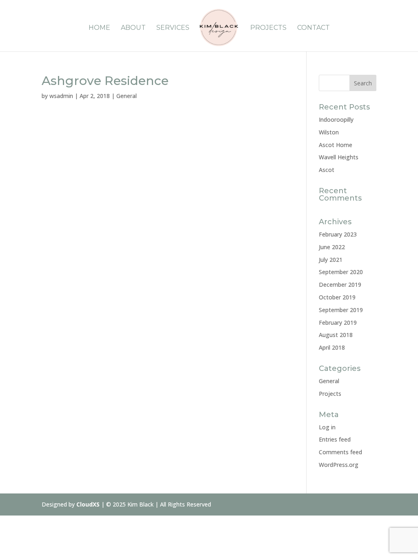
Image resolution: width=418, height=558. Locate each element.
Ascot (326, 170)
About (133, 28)
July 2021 (330, 259)
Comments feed (340, 452)
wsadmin (61, 96)
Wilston (329, 132)
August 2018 (336, 335)
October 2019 (337, 297)
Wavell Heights (338, 157)
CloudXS (88, 504)
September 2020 (341, 272)
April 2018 (332, 347)
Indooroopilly (336, 119)
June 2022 (332, 247)
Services (172, 28)
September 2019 (341, 310)
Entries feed (335, 439)
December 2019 (340, 284)
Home (99, 28)
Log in (327, 427)
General (126, 96)
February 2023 (338, 234)
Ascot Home (335, 145)
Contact (313, 28)
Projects (268, 28)
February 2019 (338, 322)
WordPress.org (338, 465)
